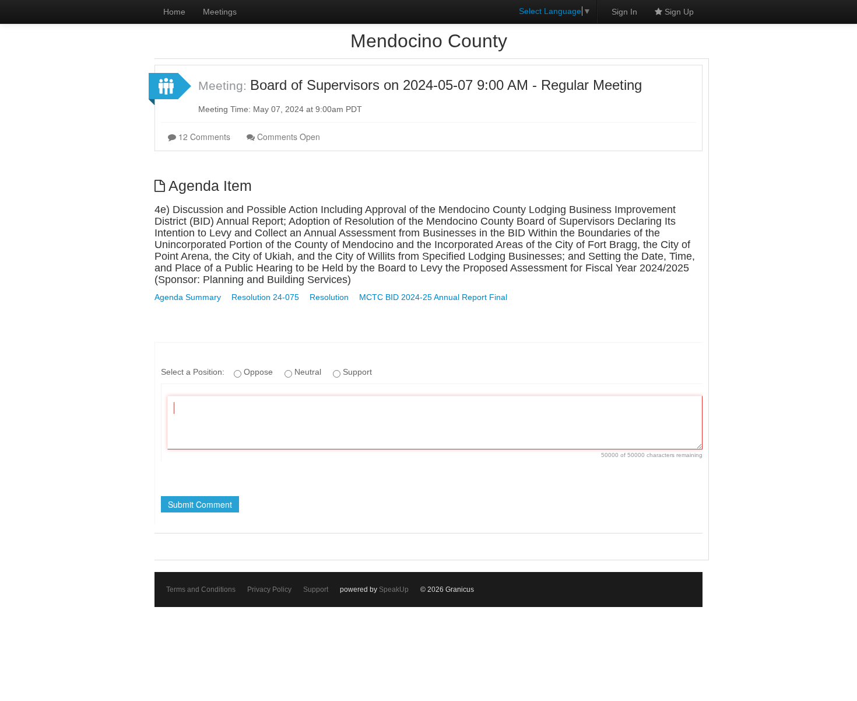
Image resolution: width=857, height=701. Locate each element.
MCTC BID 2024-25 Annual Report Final (433, 297)
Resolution (329, 297)
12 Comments (203, 136)
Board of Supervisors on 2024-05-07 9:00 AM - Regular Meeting (446, 85)
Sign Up (678, 11)
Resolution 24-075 (265, 297)
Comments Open (287, 136)
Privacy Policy (269, 589)
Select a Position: (194, 371)
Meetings (220, 11)
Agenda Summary (187, 297)
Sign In (624, 11)
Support (315, 589)
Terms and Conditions (201, 589)
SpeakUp (394, 589)
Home (174, 11)
